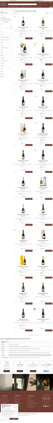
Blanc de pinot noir (31, 357)
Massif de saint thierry (39, 352)
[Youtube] (46, 406)
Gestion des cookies (31, 407)
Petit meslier (25, 350)
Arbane (29, 350)
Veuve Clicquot (3, 17)
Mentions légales (30, 404)
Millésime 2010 (40, 355)
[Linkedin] (48, 406)
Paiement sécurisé (17, 401)
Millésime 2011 (26, 355)
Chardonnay (18, 350)
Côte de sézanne (31, 352)
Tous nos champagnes (11, 6)
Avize (45, 352)
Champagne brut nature (24, 348)
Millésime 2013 (23, 354)
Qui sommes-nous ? (30, 397)
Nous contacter (5, 402)
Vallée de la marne (21, 352)
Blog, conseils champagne (31, 401)
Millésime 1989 (32, 354)
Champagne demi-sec (37, 348)
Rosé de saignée (16, 357)
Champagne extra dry (31, 348)
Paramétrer (5, 418)
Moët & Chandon (3, 18)
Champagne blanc (11, 344)
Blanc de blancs (11, 357)
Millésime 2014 (35, 355)
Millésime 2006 (44, 355)
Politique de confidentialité (32, 405)
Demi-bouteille (17, 346)
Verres (30, 6)
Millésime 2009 (37, 354)
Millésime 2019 (41, 354)
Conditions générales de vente (19, 403)
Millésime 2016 (13, 355)
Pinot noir (10, 350)
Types (20, 6)
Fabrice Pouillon (3, 20)
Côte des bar (26, 352)
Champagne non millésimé (12, 354)
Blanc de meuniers (25, 357)
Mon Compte (16, 400)
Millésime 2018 (28, 354)
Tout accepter (14, 418)
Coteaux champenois (37, 357)
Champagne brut (11, 348)
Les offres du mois (35, 6)
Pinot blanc (21, 350)
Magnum (10, 346)
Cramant (35, 352)
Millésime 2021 (31, 355)
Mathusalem (24, 346)
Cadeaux (40, 6)
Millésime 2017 (17, 355)
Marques (17, 6)
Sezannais (48, 352)
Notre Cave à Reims (30, 400)
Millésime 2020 (22, 355)
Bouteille (13, 346)
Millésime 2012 (46, 354)
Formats (22, 6)
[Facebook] (49, 406)
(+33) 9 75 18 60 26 (4, 397)
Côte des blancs (17, 352)
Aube (43, 352)
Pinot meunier (14, 350)
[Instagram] (44, 406)
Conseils (50, 6)
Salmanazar (28, 346)
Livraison (16, 397)
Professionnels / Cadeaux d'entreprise (33, 403)
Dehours (8, 18)
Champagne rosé (16, 344)
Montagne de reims (11, 352)
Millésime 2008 (19, 354)
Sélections (27, 6)
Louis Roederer (9, 20)
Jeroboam (20, 346)
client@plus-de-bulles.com (5, 400)
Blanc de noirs (20, 357)
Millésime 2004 (49, 355)
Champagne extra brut (17, 348)
